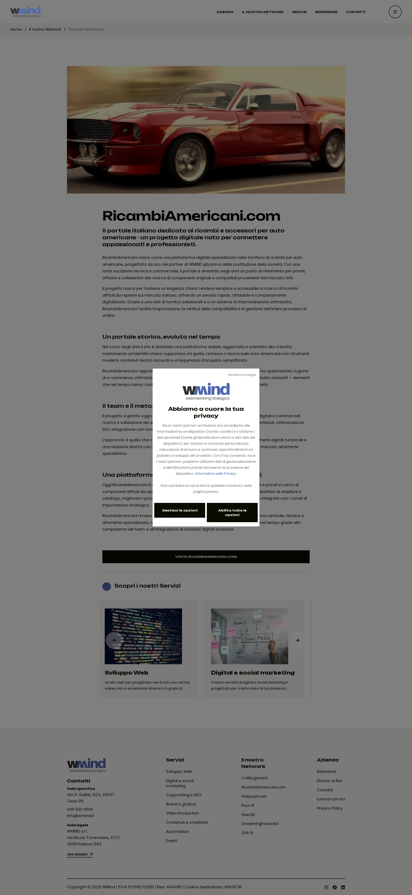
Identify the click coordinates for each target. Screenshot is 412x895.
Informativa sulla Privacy (215, 473)
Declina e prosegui (242, 375)
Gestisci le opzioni (180, 510)
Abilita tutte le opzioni (232, 512)
